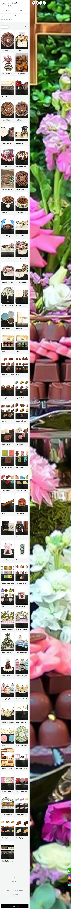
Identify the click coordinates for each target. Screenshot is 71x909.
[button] (15, 4)
